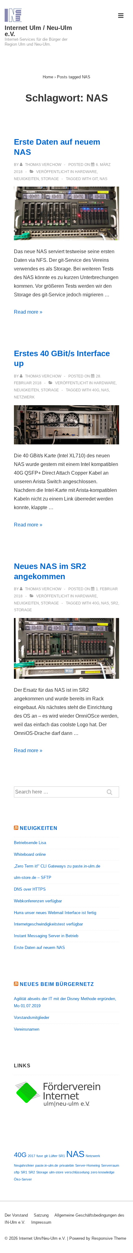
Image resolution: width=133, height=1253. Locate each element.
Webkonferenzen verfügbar (38, 901)
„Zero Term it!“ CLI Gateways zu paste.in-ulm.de (57, 866)
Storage (50, 179)
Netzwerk (24, 397)
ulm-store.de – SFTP (32, 877)
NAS (103, 179)
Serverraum (110, 1165)
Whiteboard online (30, 854)
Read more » (28, 312)
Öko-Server (23, 1179)
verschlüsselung (77, 1172)
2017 (31, 1156)
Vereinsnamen (26, 1029)
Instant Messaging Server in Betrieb (46, 936)
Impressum (41, 1222)
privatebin (66, 1165)
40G (95, 390)
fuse (39, 1156)
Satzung (41, 1215)
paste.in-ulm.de (46, 1165)
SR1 (24, 1172)
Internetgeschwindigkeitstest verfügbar (48, 924)
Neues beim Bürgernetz (57, 984)
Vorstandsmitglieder (31, 1017)
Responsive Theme (109, 1238)
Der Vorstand (16, 1215)
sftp (16, 1172)
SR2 (114, 603)
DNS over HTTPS (30, 889)
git (95, 179)
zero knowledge (102, 1172)
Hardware (86, 172)
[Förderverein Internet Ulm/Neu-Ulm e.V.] (60, 1106)
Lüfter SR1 (57, 1156)
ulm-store (56, 1172)
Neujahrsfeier (24, 1165)
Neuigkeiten (26, 179)
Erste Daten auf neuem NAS (39, 947)
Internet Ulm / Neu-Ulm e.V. (38, 30)
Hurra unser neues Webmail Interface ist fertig (55, 912)
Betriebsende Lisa (30, 842)
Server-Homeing (87, 1165)
